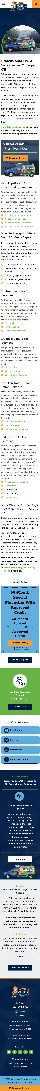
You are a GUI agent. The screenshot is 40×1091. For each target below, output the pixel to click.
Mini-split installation (15, 367)
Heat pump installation (16, 421)
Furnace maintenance (15, 330)
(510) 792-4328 (20, 1006)
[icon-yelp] (14, 1052)
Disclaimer (12, 1082)
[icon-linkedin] (31, 1052)
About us (20, 859)
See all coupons (20, 659)
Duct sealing (11, 497)
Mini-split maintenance (16, 375)
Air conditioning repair (16, 219)
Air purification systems (16, 482)
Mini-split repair (12, 371)
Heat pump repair (13, 425)
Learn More (20, 706)
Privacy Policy (26, 1082)
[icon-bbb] (25, 1052)
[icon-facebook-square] (9, 1052)
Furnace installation (14, 323)
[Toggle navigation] (3, 4)
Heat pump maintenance (17, 429)
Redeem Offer (19, 642)
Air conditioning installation (18, 215)
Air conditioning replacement (19, 222)
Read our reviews (20, 967)
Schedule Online (20, 1088)
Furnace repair (12, 327)
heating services (13, 319)
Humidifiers (10, 485)
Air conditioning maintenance (19, 226)
